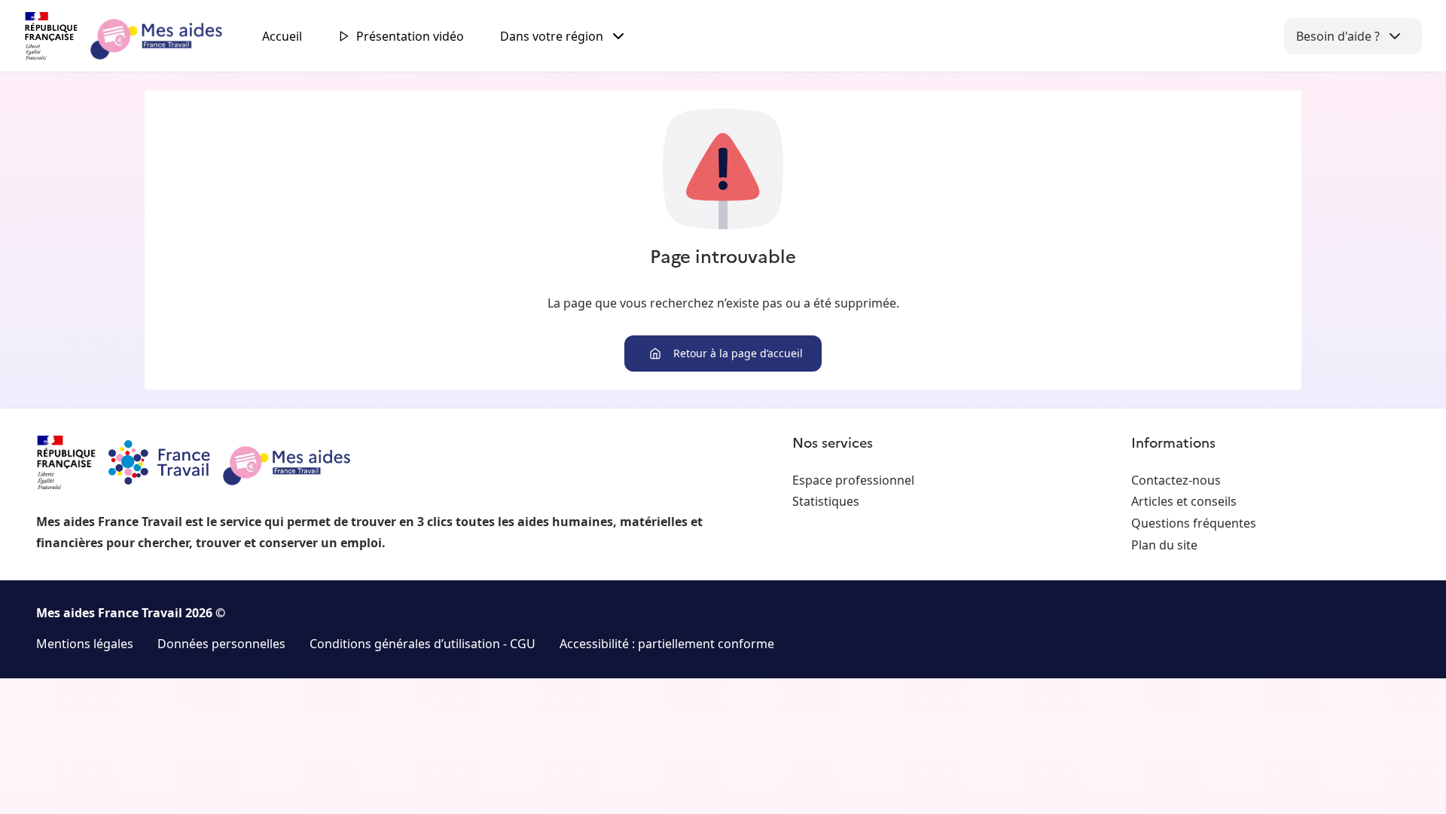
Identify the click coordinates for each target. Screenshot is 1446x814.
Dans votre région (551, 36)
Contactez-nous (1176, 480)
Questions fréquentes (1193, 523)
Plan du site (1164, 545)
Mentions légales (84, 643)
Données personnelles (221, 643)
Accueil (282, 36)
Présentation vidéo (410, 36)
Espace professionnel (853, 480)
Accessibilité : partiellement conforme (667, 643)
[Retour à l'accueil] (137, 36)
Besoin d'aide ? (1338, 36)
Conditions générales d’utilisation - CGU (422, 643)
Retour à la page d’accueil (738, 353)
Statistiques (825, 501)
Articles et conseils (1184, 501)
